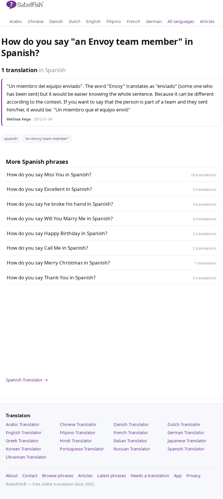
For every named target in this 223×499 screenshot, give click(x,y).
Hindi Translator (76, 440)
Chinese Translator (78, 424)
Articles (207, 21)
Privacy (193, 475)
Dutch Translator (184, 424)
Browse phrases (57, 475)
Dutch (74, 21)
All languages (181, 21)
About (12, 475)
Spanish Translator (186, 449)
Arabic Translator (22, 424)
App (178, 475)
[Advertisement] (111, 331)
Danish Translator (131, 424)
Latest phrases (111, 475)
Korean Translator (23, 449)
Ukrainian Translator (26, 457)
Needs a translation (150, 475)
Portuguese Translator (82, 449)
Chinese (36, 21)
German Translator (186, 432)
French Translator (131, 432)
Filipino (114, 21)
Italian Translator (130, 440)
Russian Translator (132, 449)
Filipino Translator (78, 432)
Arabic (16, 21)
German (154, 21)
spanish (10, 138)
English (93, 21)
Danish (56, 21)
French (133, 21)
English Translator (24, 432)
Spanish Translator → (27, 380)
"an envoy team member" (47, 138)
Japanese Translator (187, 440)
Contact (29, 475)
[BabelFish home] (25, 5)
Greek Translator (22, 440)
